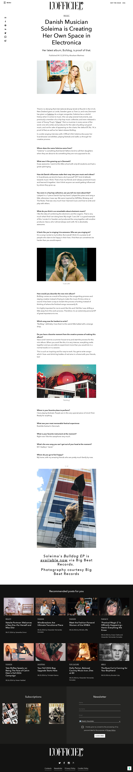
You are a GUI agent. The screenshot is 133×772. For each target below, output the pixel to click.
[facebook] (5, 22)
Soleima (50, 114)
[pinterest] (5, 26)
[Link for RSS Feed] (73, 763)
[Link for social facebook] (64, 763)
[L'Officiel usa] (66, 6)
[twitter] (5, 33)
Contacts (48, 768)
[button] (93, 508)
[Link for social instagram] (69, 763)
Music (67, 16)
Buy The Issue (115, 3)
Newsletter (58, 768)
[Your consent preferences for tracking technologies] (129, 768)
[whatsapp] (5, 37)
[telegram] (5, 41)
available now (54, 560)
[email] (5, 18)
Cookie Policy (83, 768)
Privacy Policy (111, 730)
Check (58, 122)
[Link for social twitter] (60, 763)
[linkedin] (5, 29)
